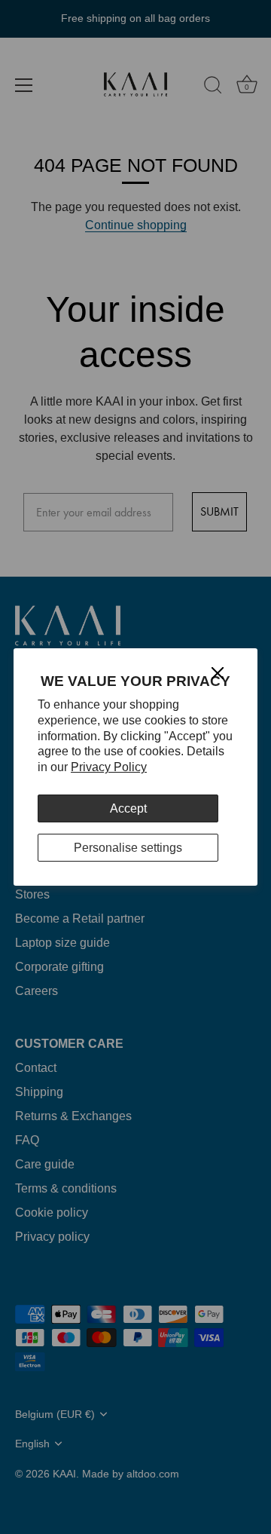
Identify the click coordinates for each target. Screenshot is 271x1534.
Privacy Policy (109, 767)
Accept (128, 808)
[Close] (217, 673)
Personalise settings (128, 847)
